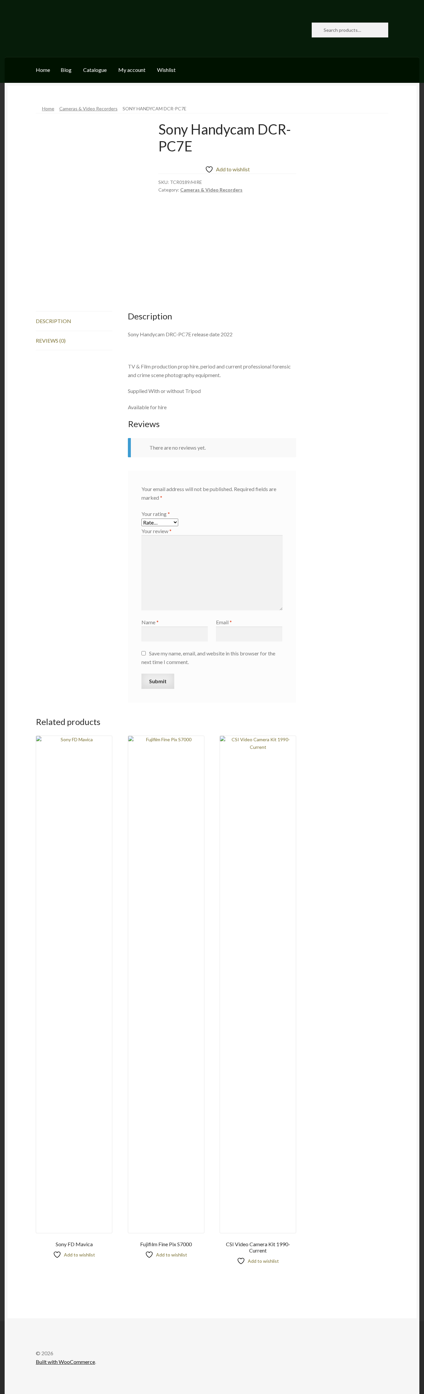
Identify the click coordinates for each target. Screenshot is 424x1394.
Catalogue (95, 70)
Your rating (155, 514)
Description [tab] (53, 321)
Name (150, 622)
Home (43, 70)
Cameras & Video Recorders (88, 108)
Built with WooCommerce (65, 1362)
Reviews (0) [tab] (51, 340)
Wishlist (166, 70)
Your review (156, 531)
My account (131, 70)
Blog (66, 70)
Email (224, 622)
